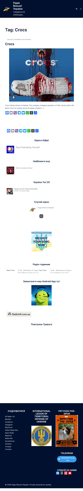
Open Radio (9, 433)
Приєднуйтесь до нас (68, 459)
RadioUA (8, 436)
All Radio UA (10, 416)
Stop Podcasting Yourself (28, 147)
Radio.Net (9, 438)
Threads (8, 447)
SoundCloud (9, 441)
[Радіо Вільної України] (7, 9)
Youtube (8, 449)
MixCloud (8, 427)
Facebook (9, 422)
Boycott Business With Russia (19, 39)
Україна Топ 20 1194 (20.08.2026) (26, 189)
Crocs (9, 44)
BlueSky (8, 419)
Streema (8, 444)
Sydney (48, 485)
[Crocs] (41, 75)
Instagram (9, 425)
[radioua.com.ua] (19, 314)
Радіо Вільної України (18, 5)
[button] (76, 9)
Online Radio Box (11, 430)
